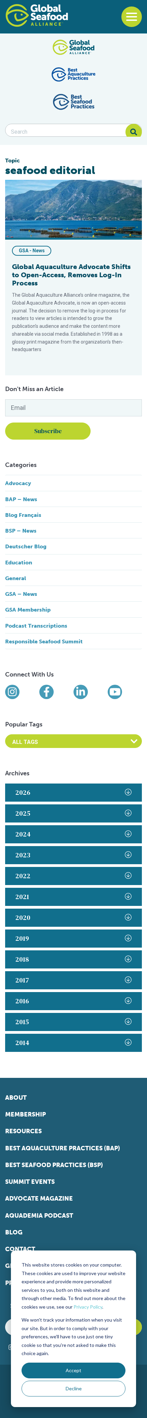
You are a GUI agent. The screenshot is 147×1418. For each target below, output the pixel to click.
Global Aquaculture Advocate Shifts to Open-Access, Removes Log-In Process (71, 275)
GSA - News (32, 250)
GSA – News (21, 594)
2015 (22, 1022)
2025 (22, 813)
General (15, 578)
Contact (20, 1249)
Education (18, 562)
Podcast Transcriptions (36, 626)
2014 (22, 1042)
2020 (22, 917)
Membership (25, 1114)
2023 (22, 855)
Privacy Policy (88, 1307)
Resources (23, 1131)
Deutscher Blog (25, 546)
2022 (22, 876)
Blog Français (23, 515)
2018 (22, 959)
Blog (14, 1232)
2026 (22, 792)
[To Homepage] (36, 15)
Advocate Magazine (39, 1198)
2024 (23, 834)
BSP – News (21, 530)
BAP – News (21, 499)
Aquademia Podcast (39, 1215)
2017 (22, 980)
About (16, 1097)
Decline (74, 1388)
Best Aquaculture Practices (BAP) (62, 1148)
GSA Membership (28, 609)
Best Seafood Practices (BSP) (54, 1165)
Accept (73, 1370)
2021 (22, 896)
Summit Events (30, 1182)
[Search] (133, 132)
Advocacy (18, 483)
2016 (22, 1001)
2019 (22, 938)
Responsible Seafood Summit (44, 641)
